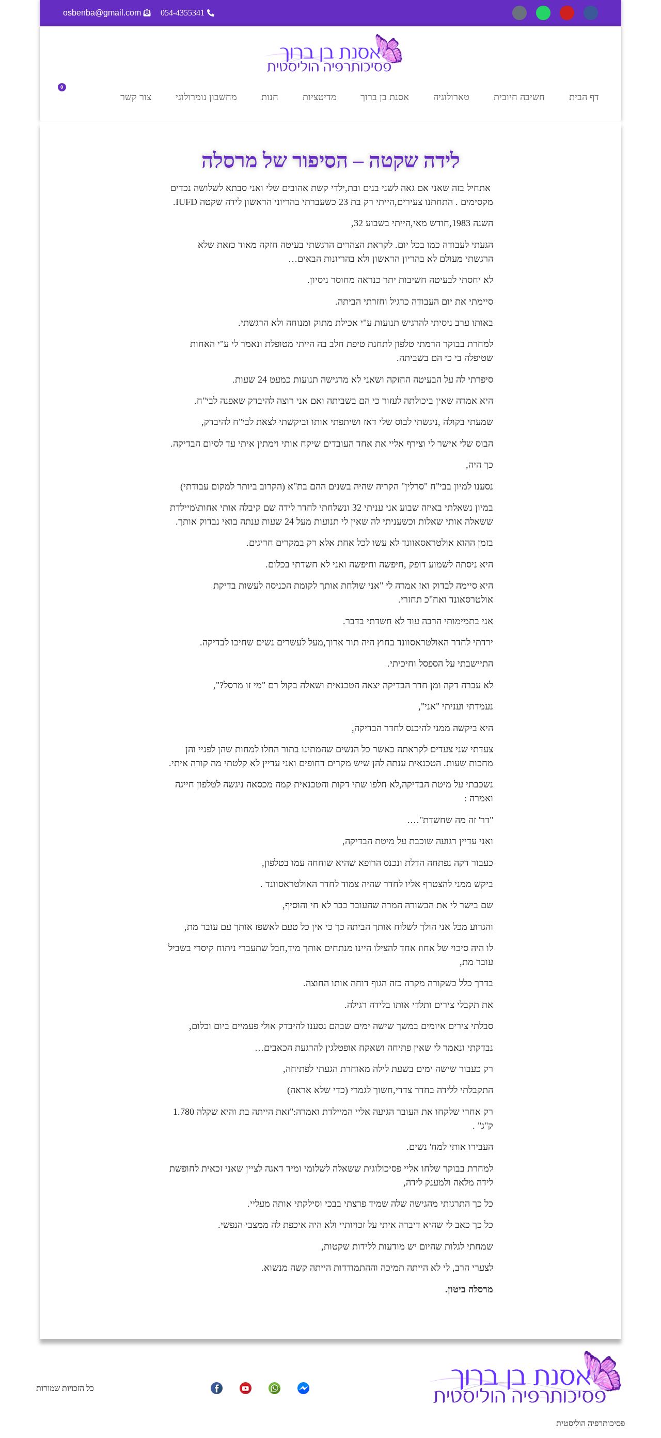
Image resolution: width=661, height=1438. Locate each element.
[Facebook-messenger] (519, 13)
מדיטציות (320, 97)
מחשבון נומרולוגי (206, 97)
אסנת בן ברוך (384, 97)
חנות (269, 97)
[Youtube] (567, 13)
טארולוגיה (451, 97)
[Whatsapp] (543, 13)
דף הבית (584, 97)
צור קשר (135, 97)
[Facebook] (591, 13)
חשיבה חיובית (519, 97)
